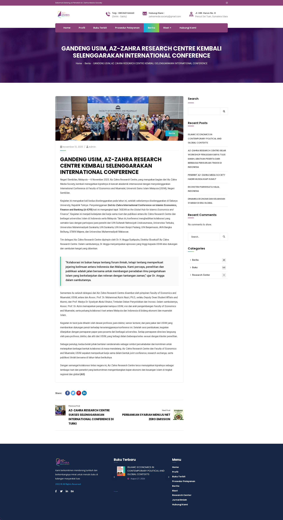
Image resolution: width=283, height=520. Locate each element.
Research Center (208, 275)
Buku (209, 267)
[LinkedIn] (84, 393)
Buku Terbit (178, 476)
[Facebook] (67, 393)
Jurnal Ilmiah (179, 499)
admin (92, 146)
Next (168, 477)
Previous (114, 477)
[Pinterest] (78, 393)
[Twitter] (73, 393)
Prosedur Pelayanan (183, 481)
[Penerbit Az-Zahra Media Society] (67, 14)
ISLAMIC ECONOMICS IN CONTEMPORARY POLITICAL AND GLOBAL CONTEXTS (205, 138)
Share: (58, 393)
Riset (175, 490)
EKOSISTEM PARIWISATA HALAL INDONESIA (203, 188)
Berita (88, 63)
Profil (175, 471)
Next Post (166, 410)
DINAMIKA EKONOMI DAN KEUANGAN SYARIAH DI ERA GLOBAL (206, 200)
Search (193, 99)
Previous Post (74, 406)
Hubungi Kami (180, 504)
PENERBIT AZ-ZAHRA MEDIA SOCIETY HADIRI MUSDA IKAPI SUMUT (206, 177)
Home (79, 63)
